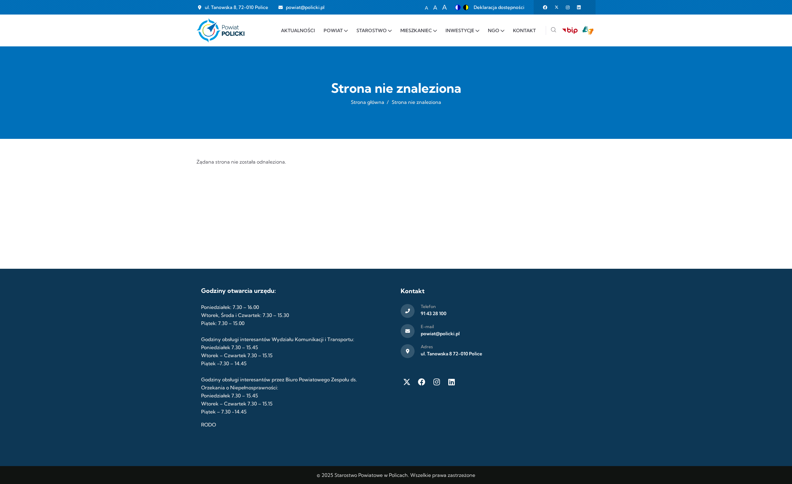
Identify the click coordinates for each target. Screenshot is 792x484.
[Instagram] (436, 382)
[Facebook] (421, 382)
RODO (208, 425)
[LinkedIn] (451, 382)
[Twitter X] (407, 382)
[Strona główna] (220, 30)
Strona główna (367, 102)
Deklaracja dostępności (499, 7)
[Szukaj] (553, 30)
